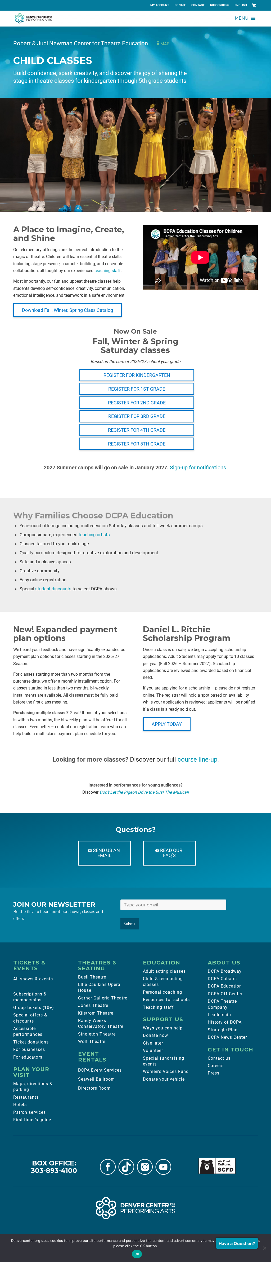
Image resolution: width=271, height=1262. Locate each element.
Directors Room (94, 1088)
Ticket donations (31, 1042)
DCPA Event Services (100, 1070)
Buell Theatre (92, 977)
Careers (216, 1065)
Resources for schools (166, 999)
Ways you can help (163, 1027)
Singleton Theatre (97, 1034)
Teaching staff (158, 1007)
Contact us (219, 1058)
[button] (242, 18)
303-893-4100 (54, 1170)
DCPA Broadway (225, 971)
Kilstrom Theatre (95, 1013)
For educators (27, 1057)
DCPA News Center (227, 1037)
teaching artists (94, 534)
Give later (153, 1043)
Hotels (20, 1104)
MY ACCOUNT (159, 5)
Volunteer (153, 1050)
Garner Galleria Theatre (102, 998)
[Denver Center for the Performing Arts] (135, 1208)
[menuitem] (160, 5)
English (241, 5)
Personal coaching (162, 992)
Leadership (219, 1014)
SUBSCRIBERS (219, 5)
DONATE (180, 5)
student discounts (53, 588)
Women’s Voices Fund (166, 1071)
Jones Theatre (93, 1005)
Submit (130, 924)
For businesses (29, 1049)
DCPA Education (225, 986)
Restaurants (26, 1097)
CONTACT (198, 5)
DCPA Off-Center (225, 993)
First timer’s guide (32, 1119)
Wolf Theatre (91, 1041)
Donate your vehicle (164, 1079)
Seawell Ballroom (96, 1079)
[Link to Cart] (254, 5)
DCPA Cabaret (222, 978)
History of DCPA (225, 1022)
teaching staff (107, 270)
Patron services (29, 1112)
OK (136, 1254)
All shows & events (33, 978)
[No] (264, 1248)
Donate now (155, 1035)
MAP (164, 43)
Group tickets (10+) (33, 1007)
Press (213, 1073)
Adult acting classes (164, 971)
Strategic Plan (223, 1029)
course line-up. (198, 759)
